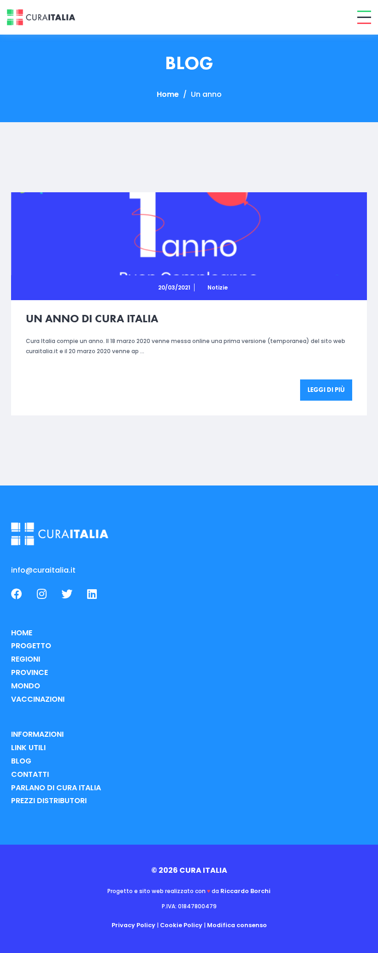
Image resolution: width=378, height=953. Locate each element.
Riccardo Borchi (245, 891)
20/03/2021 (174, 287)
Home (168, 94)
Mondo (25, 686)
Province (29, 672)
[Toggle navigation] (364, 17)
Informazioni (37, 734)
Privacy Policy (133, 925)
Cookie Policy (181, 925)
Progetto (31, 645)
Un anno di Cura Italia (92, 318)
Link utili (28, 747)
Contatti (30, 774)
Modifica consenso (237, 925)
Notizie (217, 287)
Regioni (25, 659)
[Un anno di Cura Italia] (189, 233)
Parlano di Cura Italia (56, 787)
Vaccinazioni (38, 699)
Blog (21, 761)
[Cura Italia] (41, 17)
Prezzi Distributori (49, 800)
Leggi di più (326, 389)
